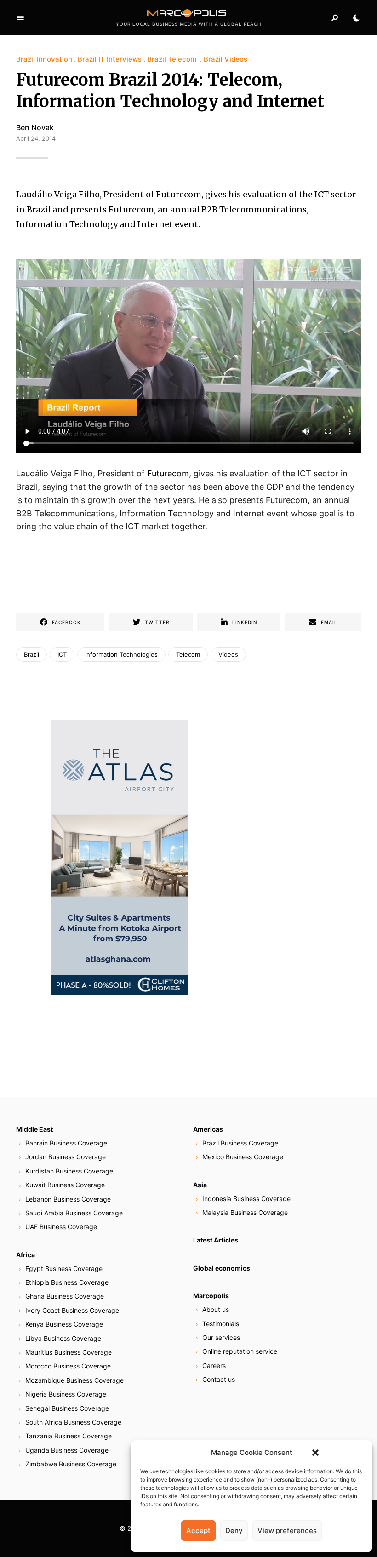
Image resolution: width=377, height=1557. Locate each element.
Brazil (31, 654)
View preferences (287, 1530)
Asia (200, 1185)
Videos (228, 654)
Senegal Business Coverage (67, 1408)
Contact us (218, 1379)
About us (215, 1309)
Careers (214, 1365)
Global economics (221, 1268)
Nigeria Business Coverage (65, 1394)
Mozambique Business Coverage (74, 1380)
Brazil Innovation (44, 59)
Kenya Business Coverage (64, 1324)
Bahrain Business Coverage (66, 1143)
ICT (62, 654)
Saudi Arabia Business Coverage (74, 1213)
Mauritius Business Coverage (68, 1352)
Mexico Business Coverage (242, 1157)
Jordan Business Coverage (65, 1157)
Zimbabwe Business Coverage (70, 1464)
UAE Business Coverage (61, 1227)
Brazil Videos (225, 59)
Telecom (188, 654)
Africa (25, 1255)
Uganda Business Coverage (67, 1450)
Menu (20, 17)
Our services (221, 1337)
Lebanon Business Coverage (68, 1199)
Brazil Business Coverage (240, 1143)
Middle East (34, 1129)
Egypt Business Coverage (64, 1268)
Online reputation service (239, 1351)
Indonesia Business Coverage (246, 1198)
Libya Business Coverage (63, 1338)
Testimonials (220, 1324)
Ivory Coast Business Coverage (72, 1310)
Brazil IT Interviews (110, 59)
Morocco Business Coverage (68, 1366)
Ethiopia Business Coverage (67, 1282)
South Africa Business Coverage (73, 1422)
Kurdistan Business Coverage (69, 1171)
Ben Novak (35, 127)
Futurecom (168, 473)
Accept (198, 1530)
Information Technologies (121, 654)
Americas (208, 1129)
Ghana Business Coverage (64, 1296)
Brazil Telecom (172, 59)
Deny (234, 1530)
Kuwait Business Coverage (65, 1185)
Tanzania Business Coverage (68, 1436)
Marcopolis (211, 1295)
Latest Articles (215, 1240)
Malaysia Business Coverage (245, 1212)
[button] (315, 1452)
